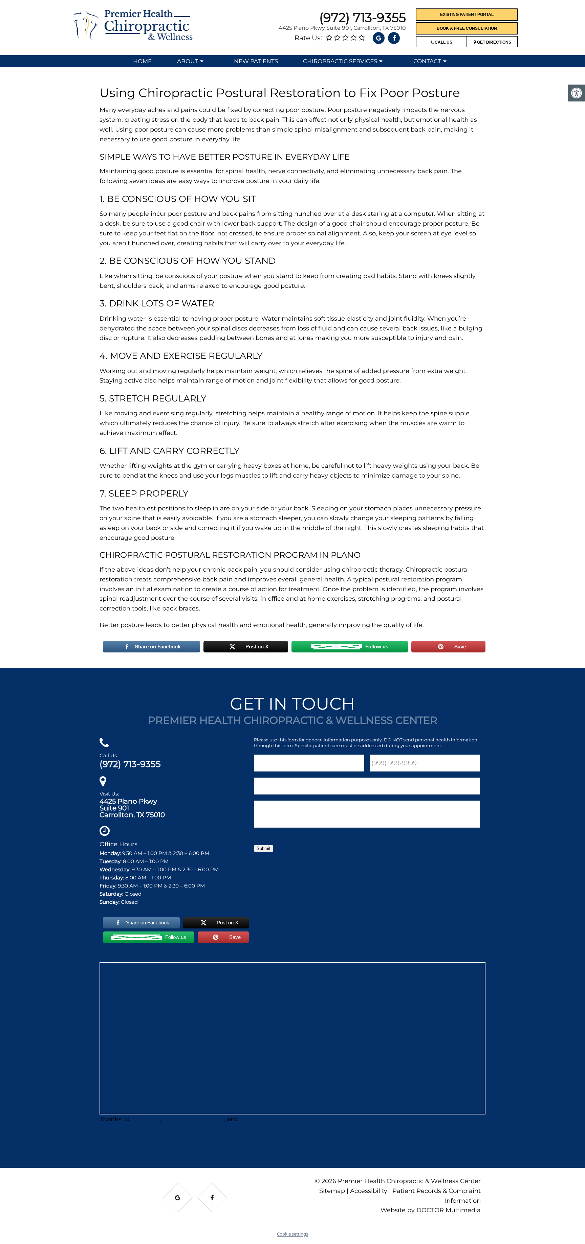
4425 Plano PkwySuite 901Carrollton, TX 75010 (132, 808)
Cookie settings (292, 1234)
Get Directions (493, 42)
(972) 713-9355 (362, 17)
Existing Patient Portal (467, 14)
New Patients (256, 61)
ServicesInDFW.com (193, 1119)
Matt (247, 1119)
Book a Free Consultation (467, 28)
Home (142, 61)
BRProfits (145, 1119)
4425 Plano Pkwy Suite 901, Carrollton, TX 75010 (342, 28)
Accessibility (368, 1191)
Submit (263, 848)
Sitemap (332, 1191)
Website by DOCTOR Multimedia (431, 1210)
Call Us (443, 42)
